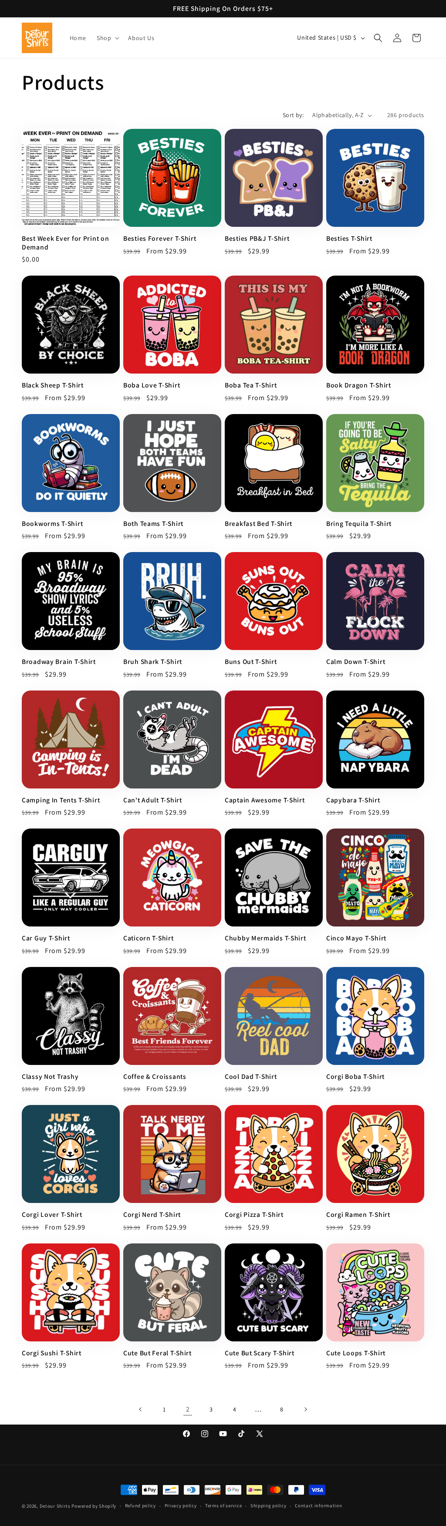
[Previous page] (140, 1409)
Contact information (318, 1505)
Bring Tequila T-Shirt (359, 523)
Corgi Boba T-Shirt (355, 1076)
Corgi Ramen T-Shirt (358, 1214)
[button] (107, 38)
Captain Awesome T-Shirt (265, 800)
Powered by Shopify (93, 1506)
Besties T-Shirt (349, 238)
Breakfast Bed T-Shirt (258, 523)
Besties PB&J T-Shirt (257, 238)
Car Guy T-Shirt (46, 938)
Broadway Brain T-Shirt (59, 661)
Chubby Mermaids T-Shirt (265, 938)
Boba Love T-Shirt (151, 385)
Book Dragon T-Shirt (358, 385)
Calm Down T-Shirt (355, 661)
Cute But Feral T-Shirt (157, 1353)
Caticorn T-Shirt (148, 938)
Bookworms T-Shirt (52, 523)
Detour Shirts (55, 1506)
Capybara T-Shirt (353, 800)
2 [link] (188, 1409)
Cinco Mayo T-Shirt (356, 938)
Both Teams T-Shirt (153, 523)
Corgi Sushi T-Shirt (51, 1353)
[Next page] (305, 1409)
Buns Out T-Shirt (251, 661)
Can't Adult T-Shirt (152, 800)
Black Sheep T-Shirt (53, 385)
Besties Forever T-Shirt (159, 238)
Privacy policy (181, 1505)
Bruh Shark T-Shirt (152, 661)
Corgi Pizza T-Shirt (254, 1214)
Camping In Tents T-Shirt (61, 800)
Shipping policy (268, 1505)
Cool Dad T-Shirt (251, 1076)
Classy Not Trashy (50, 1076)
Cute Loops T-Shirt (355, 1353)
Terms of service (223, 1505)
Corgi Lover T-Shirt (52, 1214)
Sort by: (293, 115)
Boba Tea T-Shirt (251, 385)
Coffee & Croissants (154, 1076)
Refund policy (140, 1505)
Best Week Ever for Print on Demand (65, 242)
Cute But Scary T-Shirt (259, 1353)
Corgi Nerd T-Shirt (152, 1214)
